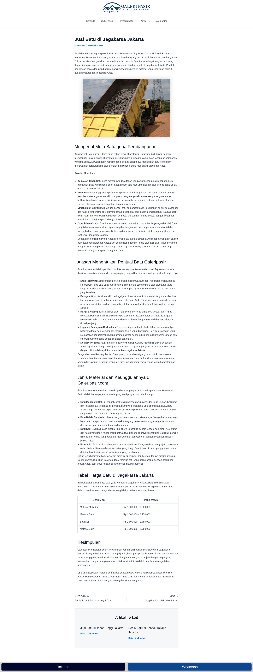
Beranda (90, 21)
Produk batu (126, 21)
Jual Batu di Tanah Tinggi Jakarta (101, 628)
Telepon (63, 667)
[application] (114, 21)
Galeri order (161, 21)
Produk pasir (106, 21)
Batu (82, 633)
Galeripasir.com (111, 11)
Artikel (144, 21)
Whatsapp (190, 667)
